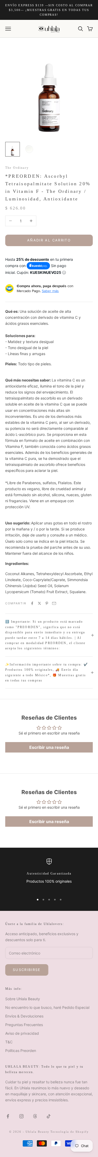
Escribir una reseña (49, 747)
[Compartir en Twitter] (39, 603)
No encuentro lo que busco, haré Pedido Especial (47, 1007)
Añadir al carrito (49, 240)
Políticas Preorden (20, 1050)
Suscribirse (27, 970)
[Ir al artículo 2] (29, 149)
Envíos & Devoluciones (24, 1016)
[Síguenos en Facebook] (7, 1116)
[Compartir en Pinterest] (47, 603)
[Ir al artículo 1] (12, 149)
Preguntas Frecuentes (24, 1024)
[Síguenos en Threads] (35, 1116)
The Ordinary (17, 168)
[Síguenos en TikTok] (48, 1116)
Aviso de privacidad (22, 1033)
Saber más (50, 290)
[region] (49, 874)
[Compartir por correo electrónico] (54, 603)
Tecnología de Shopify (69, 1131)
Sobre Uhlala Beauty (22, 999)
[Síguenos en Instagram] (21, 1116)
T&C (9, 1042)
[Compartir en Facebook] (32, 603)
